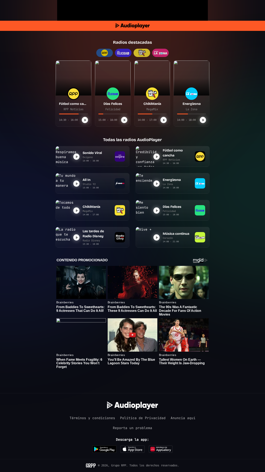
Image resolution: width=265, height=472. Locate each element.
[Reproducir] (85, 120)
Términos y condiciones (92, 418)
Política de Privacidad (143, 418)
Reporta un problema (132, 428)
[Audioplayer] (133, 25)
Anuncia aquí (183, 418)
